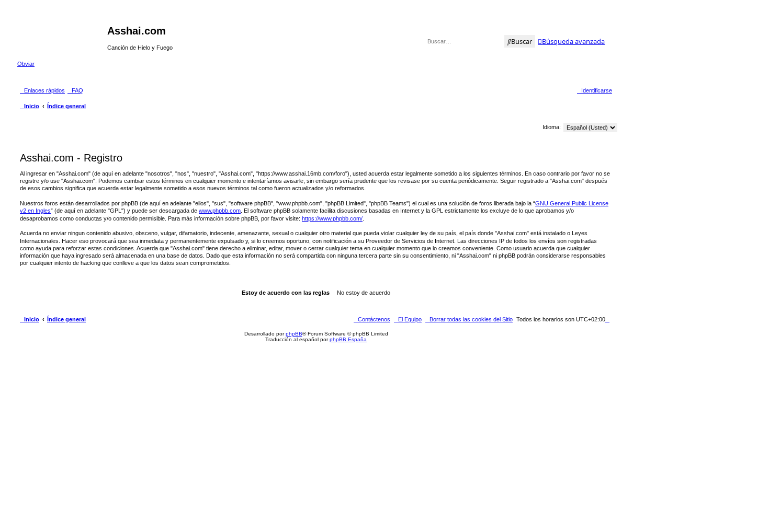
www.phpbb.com (220, 210)
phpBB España (348, 339)
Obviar (26, 64)
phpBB (294, 334)
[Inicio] (62, 34)
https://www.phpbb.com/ (332, 218)
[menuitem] (75, 90)
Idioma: (551, 127)
